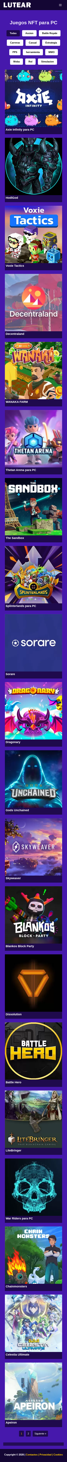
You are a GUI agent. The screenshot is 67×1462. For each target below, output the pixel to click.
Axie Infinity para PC (20, 129)
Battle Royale (49, 33)
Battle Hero (13, 1082)
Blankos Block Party (20, 946)
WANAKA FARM (17, 401)
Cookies (58, 1454)
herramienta (33, 52)
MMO (51, 52)
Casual (33, 42)
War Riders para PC (19, 1218)
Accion (29, 33)
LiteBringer (13, 1150)
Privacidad (46, 1454)
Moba (16, 61)
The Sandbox (15, 538)
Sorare (10, 674)
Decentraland (15, 334)
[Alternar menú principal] (60, 5)
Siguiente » (40, 1433)
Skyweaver (13, 878)
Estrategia (51, 42)
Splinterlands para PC (21, 606)
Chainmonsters (16, 1286)
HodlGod (12, 197)
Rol (30, 61)
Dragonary (13, 742)
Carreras (15, 42)
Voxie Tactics (15, 265)
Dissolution (14, 1014)
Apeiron (11, 1422)
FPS (15, 52)
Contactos (32, 1454)
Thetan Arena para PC (21, 470)
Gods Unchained (17, 810)
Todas (13, 33)
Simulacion (47, 61)
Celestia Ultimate (17, 1354)
